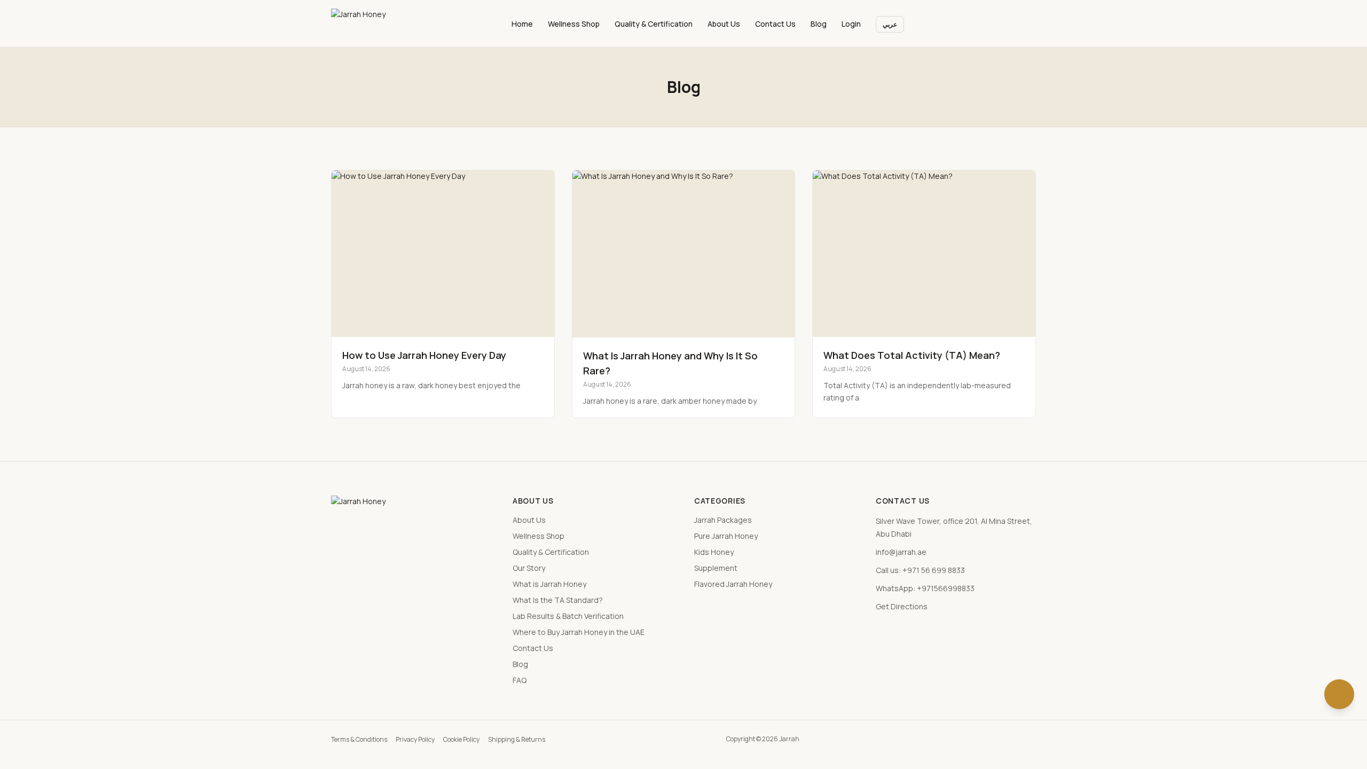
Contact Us (775, 24)
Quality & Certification (654, 24)
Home (522, 24)
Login (851, 24)
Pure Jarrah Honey (726, 536)
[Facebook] (984, 738)
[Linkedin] (1016, 738)
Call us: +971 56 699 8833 (920, 570)
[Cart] (1026, 23)
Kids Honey (714, 552)
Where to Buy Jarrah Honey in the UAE (579, 632)
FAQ (520, 680)
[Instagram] (1000, 738)
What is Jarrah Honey (549, 584)
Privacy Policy (415, 739)
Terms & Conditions (359, 739)
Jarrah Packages (723, 520)
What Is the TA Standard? (558, 600)
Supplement (715, 568)
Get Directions (902, 606)
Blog (819, 24)
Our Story (529, 568)
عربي (890, 24)
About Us (724, 24)
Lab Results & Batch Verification (568, 616)
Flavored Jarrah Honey (733, 584)
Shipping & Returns (516, 739)
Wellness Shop (574, 24)
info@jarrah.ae (901, 552)
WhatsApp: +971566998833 (925, 588)
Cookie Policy (461, 739)
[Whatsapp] (1032, 738)
